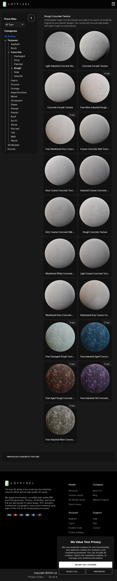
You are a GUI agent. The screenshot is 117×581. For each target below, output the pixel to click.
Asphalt (15, 44)
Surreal (15, 128)
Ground (15, 84)
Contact (96, 528)
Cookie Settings (76, 532)
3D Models (13, 145)
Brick (14, 48)
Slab (16, 72)
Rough (17, 68)
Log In (71, 523)
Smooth (18, 76)
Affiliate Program (101, 500)
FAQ (95, 523)
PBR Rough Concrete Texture (23, 457)
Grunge (15, 88)
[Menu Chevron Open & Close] (31, 18)
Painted (18, 64)
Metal (14, 96)
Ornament (16, 100)
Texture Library (75, 495)
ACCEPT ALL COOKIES (85, 564)
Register (72, 518)
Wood (14, 140)
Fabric (14, 80)
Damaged (19, 56)
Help (95, 518)
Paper (14, 104)
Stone (14, 124)
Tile (13, 132)
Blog (95, 495)
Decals (11, 149)
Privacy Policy (35, 576)
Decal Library (74, 504)
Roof (13, 116)
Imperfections (19, 92)
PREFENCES (99, 571)
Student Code (75, 528)
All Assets (10, 36)
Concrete (16, 52)
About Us (97, 490)
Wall (13, 136)
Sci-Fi (14, 120)
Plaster (15, 108)
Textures (13, 40)
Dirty (17, 60)
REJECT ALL (72, 571)
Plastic (14, 112)
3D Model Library (76, 500)
